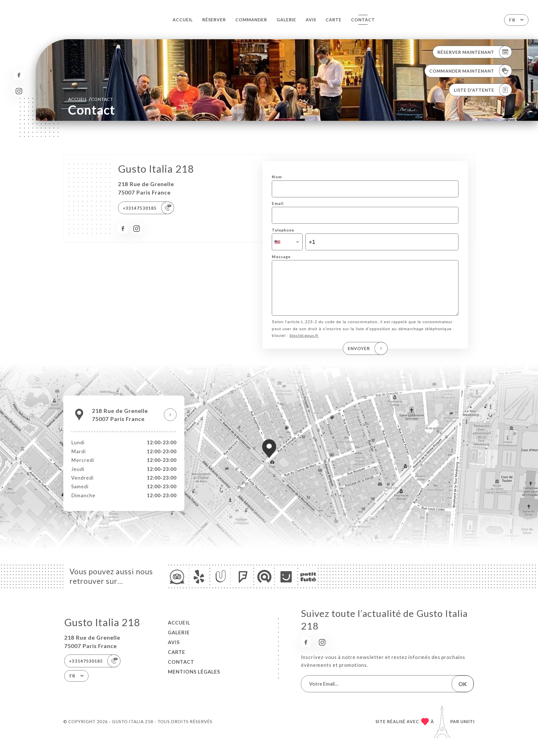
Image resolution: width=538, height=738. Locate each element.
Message (281, 256)
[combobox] (287, 242)
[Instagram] (19, 91)
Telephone (283, 230)
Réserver (214, 19)
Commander (251, 19)
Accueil (183, 19)
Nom (277, 176)
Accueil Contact (90, 99)
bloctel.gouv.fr (304, 335)
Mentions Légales (194, 672)
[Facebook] (19, 75)
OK (462, 684)
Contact (363, 19)
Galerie (286, 19)
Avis (311, 19)
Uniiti (467, 721)
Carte (334, 19)
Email (277, 203)
